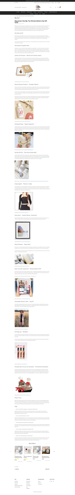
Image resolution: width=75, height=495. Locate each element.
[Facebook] (15, 2)
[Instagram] (16, 2)
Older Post (17, 469)
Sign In (56, 2)
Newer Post (47, 469)
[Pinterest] (17, 2)
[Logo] (38, 7)
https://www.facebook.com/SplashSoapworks (27, 149)
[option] (18, 454)
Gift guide (17, 466)
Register (53, 2)
